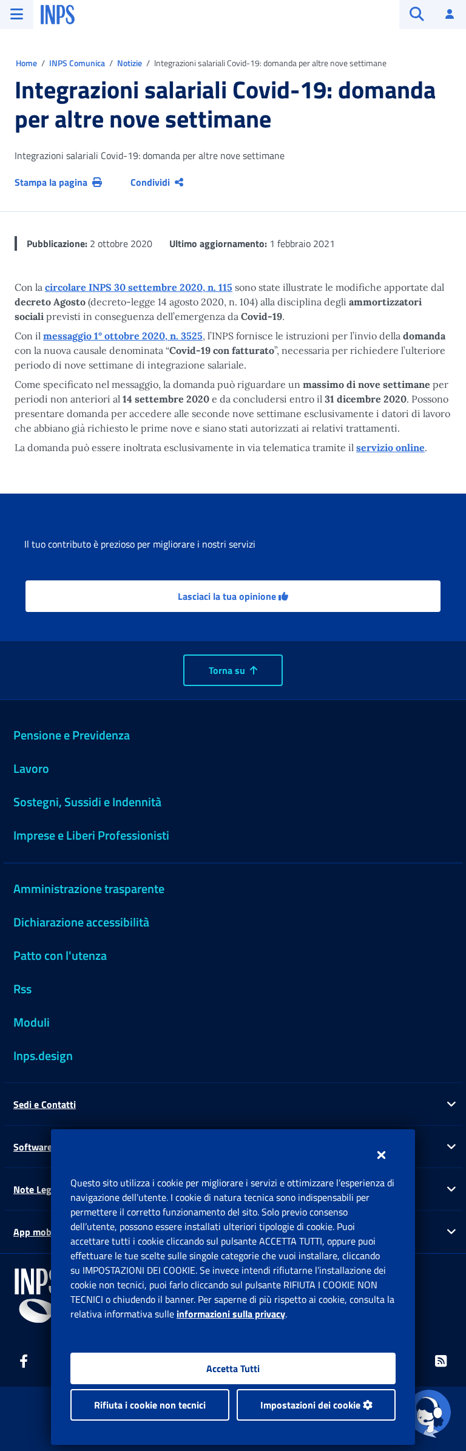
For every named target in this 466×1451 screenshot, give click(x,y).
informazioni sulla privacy (231, 1314)
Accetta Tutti (233, 1368)
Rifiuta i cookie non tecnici (150, 1405)
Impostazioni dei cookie (311, 1405)
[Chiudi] (381, 1155)
